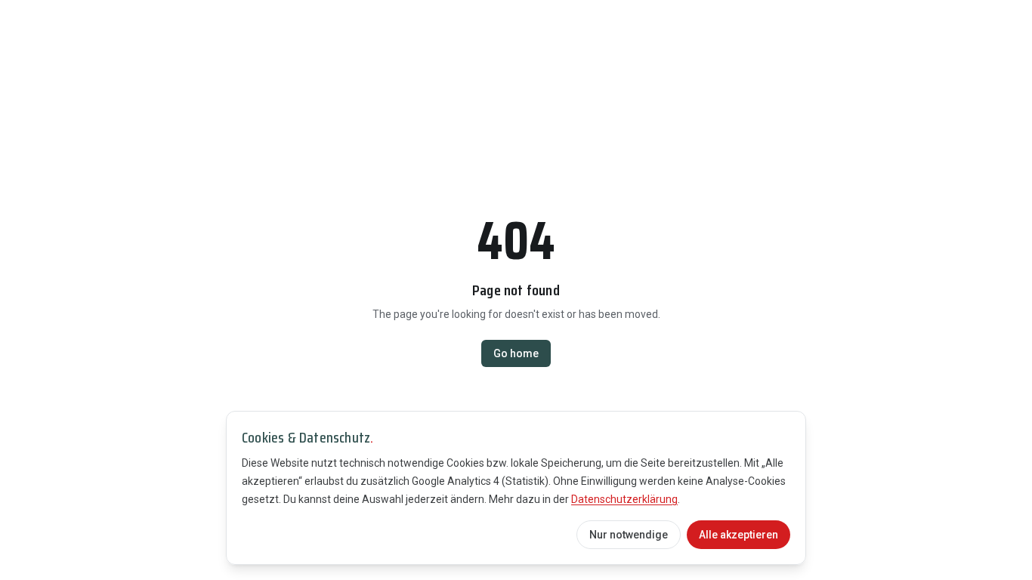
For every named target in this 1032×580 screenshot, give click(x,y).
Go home (516, 353)
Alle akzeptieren (738, 535)
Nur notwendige (628, 535)
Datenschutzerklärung (624, 499)
